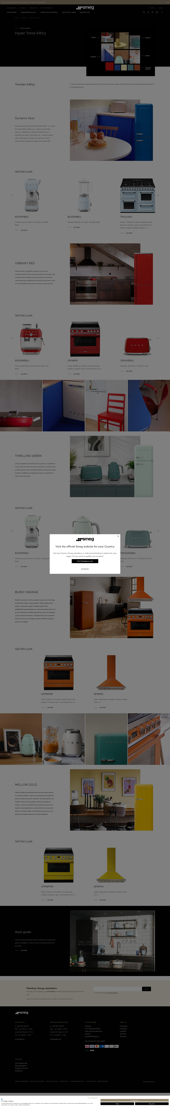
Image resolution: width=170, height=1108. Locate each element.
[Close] (118, 535)
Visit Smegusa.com (85, 561)
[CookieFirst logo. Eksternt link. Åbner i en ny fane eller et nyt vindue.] (2, 1099)
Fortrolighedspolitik (93, 1098)
